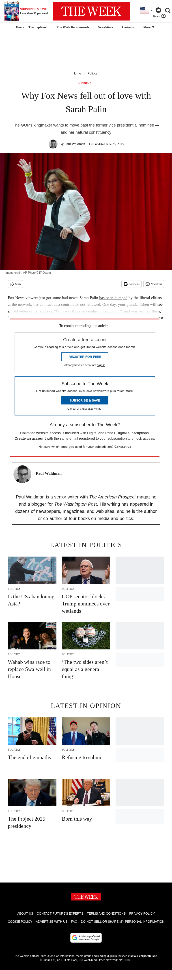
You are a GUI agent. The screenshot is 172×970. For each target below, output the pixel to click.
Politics (92, 73)
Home (77, 73)
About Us (25, 913)
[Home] (19, 27)
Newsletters (105, 27)
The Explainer (38, 27)
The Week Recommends (73, 27)
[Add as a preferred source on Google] (86, 938)
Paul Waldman (74, 144)
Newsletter (156, 284)
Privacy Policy (142, 913)
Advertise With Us (51, 921)
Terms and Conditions (106, 913)
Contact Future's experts (60, 913)
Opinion (85, 83)
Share (18, 284)
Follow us (134, 284)
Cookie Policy (20, 921)
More (147, 27)
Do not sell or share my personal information (122, 921)
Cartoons (128, 27)
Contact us (122, 446)
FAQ (74, 921)
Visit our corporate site (142, 956)
